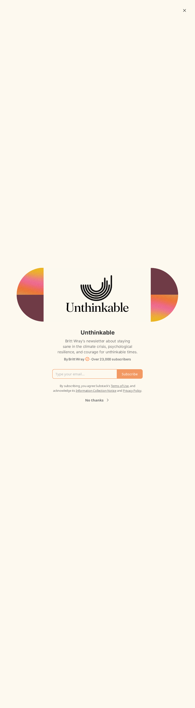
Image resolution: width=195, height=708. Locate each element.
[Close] (184, 10)
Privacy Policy (132, 390)
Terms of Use (120, 386)
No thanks (94, 400)
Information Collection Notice (96, 390)
